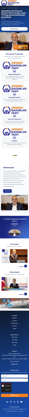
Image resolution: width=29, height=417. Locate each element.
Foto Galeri (14, 341)
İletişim (14, 330)
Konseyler (14, 328)
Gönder (15, 397)
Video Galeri (14, 344)
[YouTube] (21, 404)
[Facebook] (11, 404)
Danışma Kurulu (14, 325)
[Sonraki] (25, 268)
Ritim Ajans (21, 413)
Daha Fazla (7, 193)
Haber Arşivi (14, 339)
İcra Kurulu (14, 322)
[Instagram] (18, 404)
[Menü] (26, 2)
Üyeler (14, 347)
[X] (14, 404)
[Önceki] (3, 252)
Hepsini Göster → (23, 268)
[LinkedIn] (7, 404)
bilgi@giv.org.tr (14, 366)
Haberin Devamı (14, 31)
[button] (23, 49)
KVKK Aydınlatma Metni (15, 409)
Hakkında (14, 320)
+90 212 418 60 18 (14, 363)
